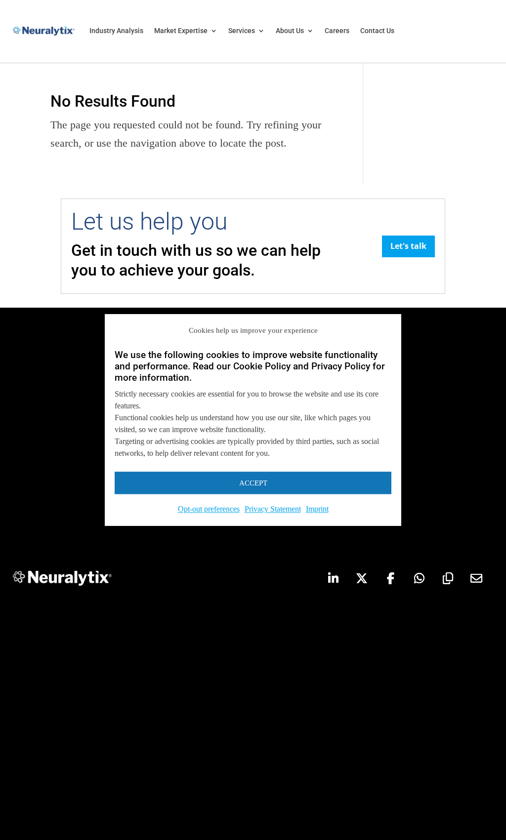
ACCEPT (253, 483)
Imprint (317, 509)
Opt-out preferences (209, 509)
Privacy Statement (273, 509)
